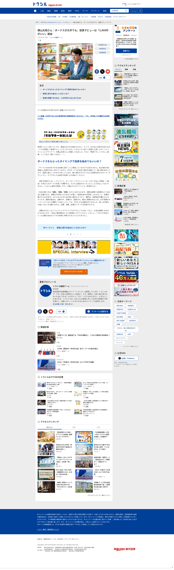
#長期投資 (102, 52)
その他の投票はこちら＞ (132, 59)
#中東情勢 (72, 17)
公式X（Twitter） (128, 358)
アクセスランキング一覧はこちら (98, 495)
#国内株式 (119, 306)
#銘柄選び (130, 306)
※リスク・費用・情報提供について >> (51, 321)
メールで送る (108, 71)
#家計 (129, 334)
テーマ (85, 11)
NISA (77, 11)
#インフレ (119, 343)
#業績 (118, 324)
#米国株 (93, 17)
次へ (80, 234)
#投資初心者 (102, 45)
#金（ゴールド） (83, 17)
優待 (69, 11)
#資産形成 (102, 49)
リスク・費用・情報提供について (48, 529)
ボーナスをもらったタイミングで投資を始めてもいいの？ (64, 89)
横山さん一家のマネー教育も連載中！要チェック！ (53, 141)
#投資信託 (108, 17)
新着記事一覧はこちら (131, 224)
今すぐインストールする (73, 271)
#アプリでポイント (119, 17)
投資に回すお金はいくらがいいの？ (56, 93)
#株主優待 (119, 317)
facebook (97, 71)
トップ (35, 11)
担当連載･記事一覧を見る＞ (63, 304)
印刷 (100, 77)
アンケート (95, 11)
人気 (42, 11)
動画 (56, 11)
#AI (59, 17)
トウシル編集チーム (56, 37)
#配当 (129, 317)
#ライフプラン (121, 338)
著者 (104, 11)
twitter (102, 71)
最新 (49, 11)
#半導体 (64, 17)
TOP (37, 22)
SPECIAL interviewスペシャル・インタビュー (56, 22)
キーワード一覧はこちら (131, 346)
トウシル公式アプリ (134, 4)
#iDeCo (100, 17)
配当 (63, 11)
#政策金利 (119, 334)
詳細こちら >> (51, 319)
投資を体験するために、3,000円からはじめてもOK (62, 98)
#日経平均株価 (51, 17)
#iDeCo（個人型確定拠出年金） (126, 329)
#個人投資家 (120, 321)
